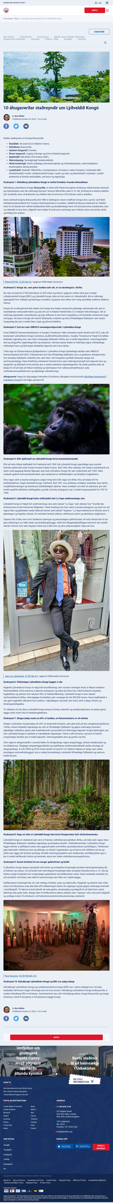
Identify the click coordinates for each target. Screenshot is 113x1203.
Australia (6, 1119)
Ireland (6, 1116)
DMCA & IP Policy (79, 1180)
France (33, 1116)
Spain (33, 1106)
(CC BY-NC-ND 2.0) (28, 976)
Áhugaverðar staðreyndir (14, 39)
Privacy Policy (45, 1183)
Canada (34, 1122)
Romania (6, 1113)
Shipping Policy (31, 1183)
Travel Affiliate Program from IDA (15, 1095)
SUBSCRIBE (99, 32)
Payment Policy (65, 1180)
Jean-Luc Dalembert (14, 676)
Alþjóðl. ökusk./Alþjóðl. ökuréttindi (69, 37)
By (18, 116)
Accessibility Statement (97, 1180)
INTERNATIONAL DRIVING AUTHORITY (14, 2)
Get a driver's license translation (15, 1091)
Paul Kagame (11, 976)
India (32, 1125)
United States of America (12, 1106)
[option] (28, 1061)
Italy (32, 1113)
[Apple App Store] (65, 1146)
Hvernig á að (43, 37)
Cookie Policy (51, 1180)
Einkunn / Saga (51, 39)
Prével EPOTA (11, 282)
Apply (95, 10)
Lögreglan (35, 39)
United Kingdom (9, 1109)
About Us (6, 1180)
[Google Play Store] (83, 1146)
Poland (33, 1128)
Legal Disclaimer (9, 1196)
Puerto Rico (7, 1125)
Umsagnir (68, 39)
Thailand (34, 1119)
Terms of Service (19, 1180)
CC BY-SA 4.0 (25, 282)
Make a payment (101, 1147)
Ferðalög (82, 39)
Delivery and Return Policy (13, 1183)
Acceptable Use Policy (35, 1180)
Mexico (33, 1109)
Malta (5, 1128)
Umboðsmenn (26, 37)
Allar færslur (8, 37)
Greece (5, 1122)
